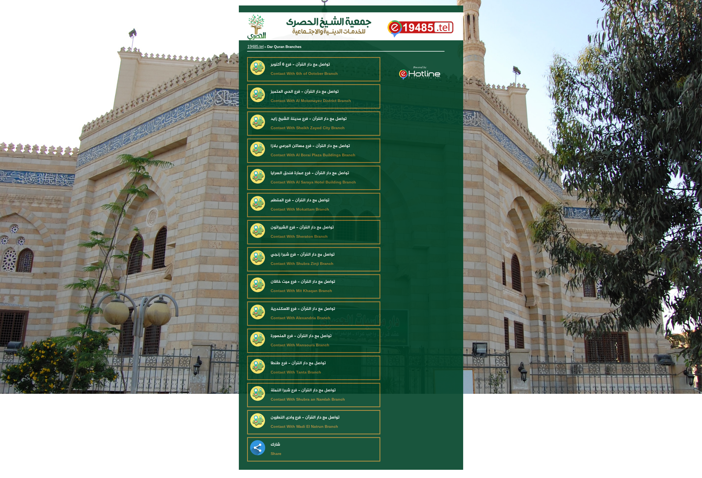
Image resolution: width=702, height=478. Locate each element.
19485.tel (255, 46)
